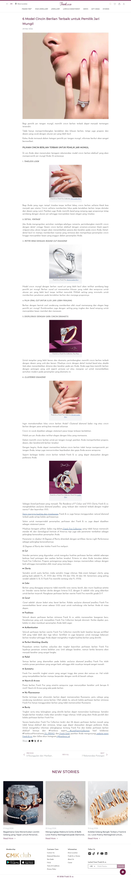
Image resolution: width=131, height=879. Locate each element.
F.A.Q (49, 862)
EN (11, 4)
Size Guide (50, 859)
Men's (85, 9)
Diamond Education (53, 856)
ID (7, 4)
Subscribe (121, 866)
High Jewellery (41, 9)
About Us (71, 859)
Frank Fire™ (27, 9)
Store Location (72, 853)
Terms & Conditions (53, 866)
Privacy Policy (51, 869)
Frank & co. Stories (74, 856)
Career (70, 862)
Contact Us (50, 853)
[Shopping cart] (119, 4)
